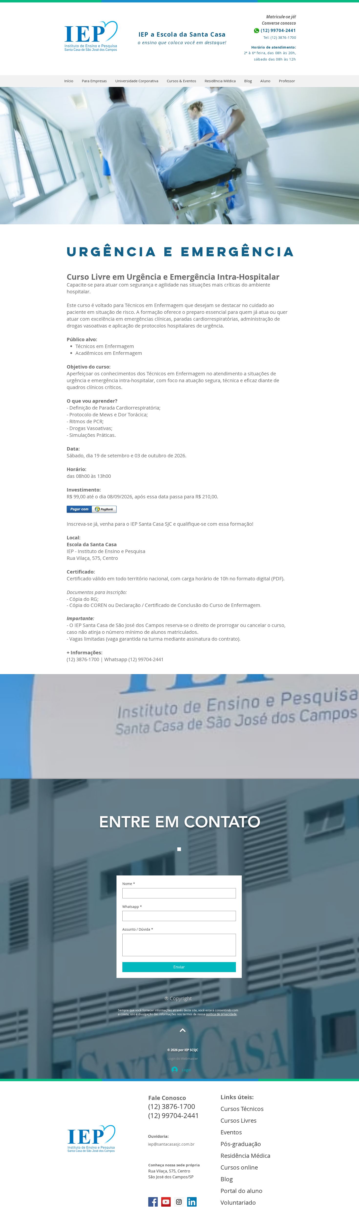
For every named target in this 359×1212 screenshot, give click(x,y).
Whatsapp (132, 906)
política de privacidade (221, 1014)
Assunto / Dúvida (137, 929)
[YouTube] (166, 1202)
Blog (227, 1179)
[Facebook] (153, 1202)
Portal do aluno (242, 1191)
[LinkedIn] (192, 1202)
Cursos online (239, 1167)
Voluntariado (238, 1202)
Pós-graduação (241, 1144)
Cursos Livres (238, 1120)
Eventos (232, 1132)
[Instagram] (179, 1202)
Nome (128, 883)
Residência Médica (245, 1156)
